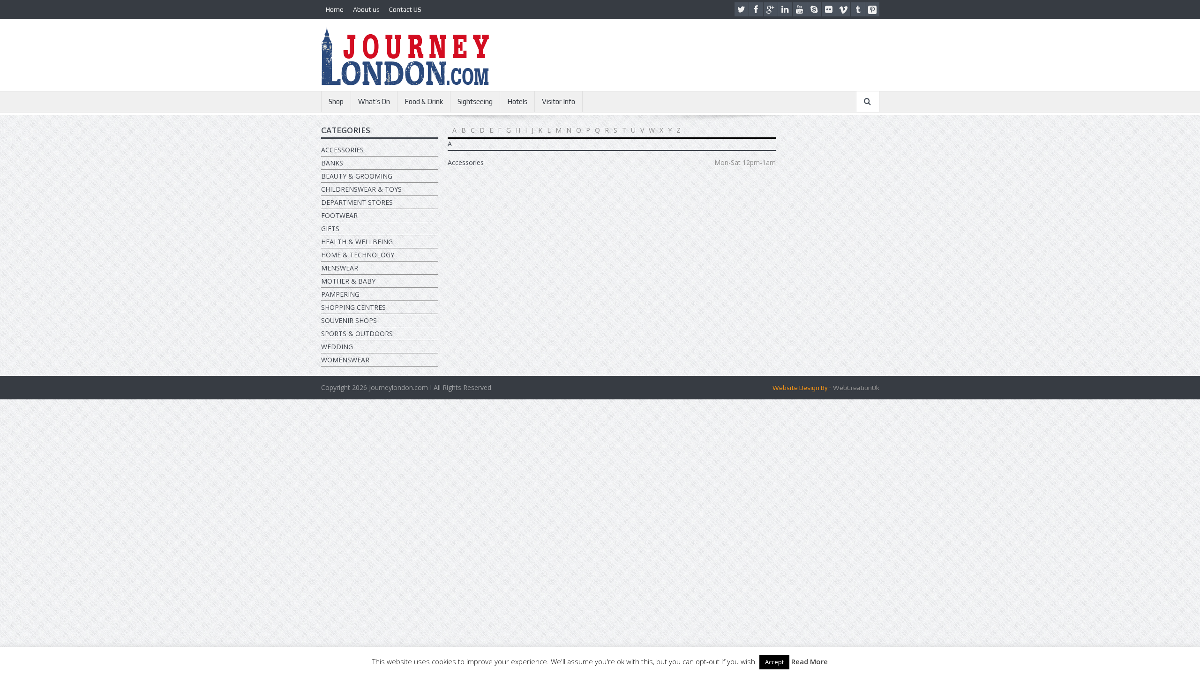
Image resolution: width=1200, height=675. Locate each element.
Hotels (517, 101)
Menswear (339, 267)
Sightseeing (475, 101)
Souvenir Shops (349, 320)
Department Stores (357, 202)
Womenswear (345, 359)
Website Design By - (802, 387)
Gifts (330, 228)
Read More (809, 661)
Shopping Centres (353, 307)
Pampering (340, 294)
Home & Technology (357, 254)
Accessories (342, 149)
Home (335, 9)
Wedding (337, 346)
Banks (332, 162)
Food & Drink (424, 101)
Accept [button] (774, 662)
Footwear (339, 215)
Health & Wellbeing (357, 241)
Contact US (405, 9)
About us (366, 9)
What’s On (374, 101)
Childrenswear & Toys (361, 189)
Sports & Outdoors (357, 333)
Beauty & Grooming (356, 176)
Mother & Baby (348, 281)
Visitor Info (558, 101)
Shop (336, 101)
